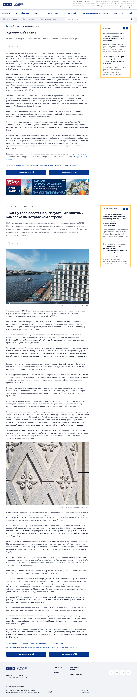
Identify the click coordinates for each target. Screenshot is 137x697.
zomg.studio (85, 692)
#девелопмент (58, 643)
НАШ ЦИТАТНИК (77, 2)
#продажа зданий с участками (51, 166)
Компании (118, 13)
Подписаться (31, 19)
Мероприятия (76, 674)
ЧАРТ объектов (22, 13)
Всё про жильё (69, 13)
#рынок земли (32, 166)
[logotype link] (13, 5)
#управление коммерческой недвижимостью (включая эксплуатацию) (32, 647)
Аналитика (53, 13)
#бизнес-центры (71, 166)
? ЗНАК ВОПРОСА (110, 209)
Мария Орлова (129, 8)
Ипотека (38, 13)
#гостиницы (23, 643)
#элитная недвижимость (15, 166)
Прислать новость (50, 19)
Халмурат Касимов (13, 206)
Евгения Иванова (12, 26)
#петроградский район (68, 647)
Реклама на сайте (74, 668)
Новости (6, 13)
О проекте (58, 672)
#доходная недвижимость (40, 643)
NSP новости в (25, 172)
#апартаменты (11, 643)
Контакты (57, 667)
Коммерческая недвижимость (95, 13)
